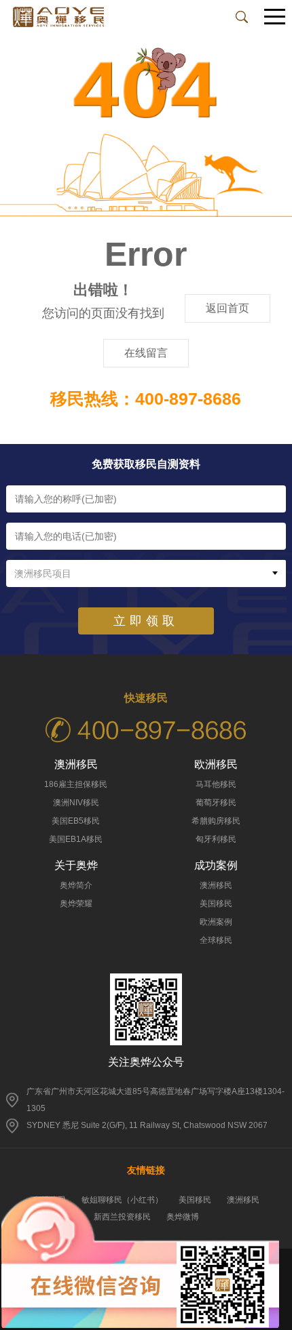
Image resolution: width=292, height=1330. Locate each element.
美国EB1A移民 (76, 839)
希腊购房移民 (215, 821)
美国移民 (216, 903)
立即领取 (146, 621)
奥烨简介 (76, 885)
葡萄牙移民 (216, 802)
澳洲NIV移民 (76, 802)
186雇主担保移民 (75, 784)
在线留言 (146, 353)
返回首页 (227, 308)
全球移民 (216, 940)
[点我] (275, 17)
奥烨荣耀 (76, 903)
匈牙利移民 (216, 839)
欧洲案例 (216, 922)
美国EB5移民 (76, 821)
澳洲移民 (216, 885)
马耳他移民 (216, 784)
